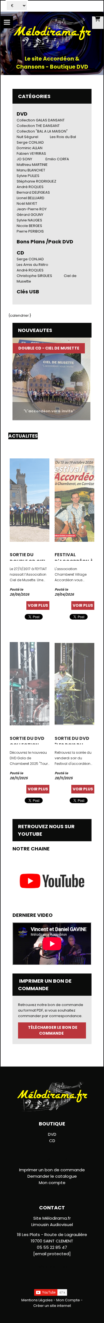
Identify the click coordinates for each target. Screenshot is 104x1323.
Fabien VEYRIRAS (31, 153)
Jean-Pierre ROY (32, 209)
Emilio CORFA (57, 159)
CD (52, 1141)
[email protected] (52, 1254)
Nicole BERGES (29, 225)
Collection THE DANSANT (38, 125)
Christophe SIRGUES (34, 275)
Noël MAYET (27, 203)
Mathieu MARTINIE (32, 164)
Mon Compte (68, 1300)
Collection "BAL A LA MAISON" (42, 131)
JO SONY (24, 159)
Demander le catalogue (52, 1176)
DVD (22, 113)
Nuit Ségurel (27, 136)
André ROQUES (30, 186)
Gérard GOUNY (30, 214)
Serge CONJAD (30, 142)
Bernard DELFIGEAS (33, 192)
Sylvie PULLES (28, 175)
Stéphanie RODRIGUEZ (36, 181)
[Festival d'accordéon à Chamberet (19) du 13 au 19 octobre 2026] (74, 499)
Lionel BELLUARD (30, 198)
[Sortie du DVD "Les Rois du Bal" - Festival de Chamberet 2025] (74, 683)
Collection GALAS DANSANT (41, 120)
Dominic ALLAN (29, 148)
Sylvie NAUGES (29, 220)
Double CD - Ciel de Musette (41, 348)
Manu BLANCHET (31, 170)
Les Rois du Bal (63, 136)
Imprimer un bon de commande (52, 1170)
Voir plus (38, 605)
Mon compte (52, 1182)
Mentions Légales (37, 1300)
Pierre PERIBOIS (30, 231)
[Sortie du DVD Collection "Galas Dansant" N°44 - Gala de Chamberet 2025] (29, 683)
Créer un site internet (52, 1305)
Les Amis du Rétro (32, 264)
